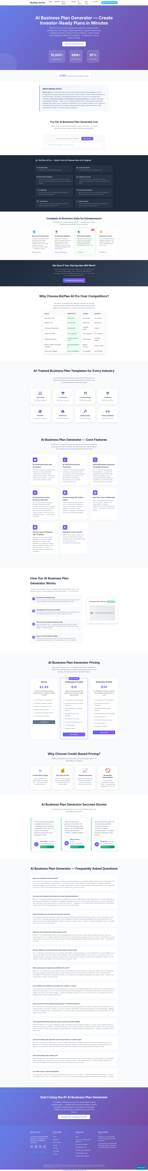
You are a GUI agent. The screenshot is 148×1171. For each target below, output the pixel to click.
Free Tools (86, 2)
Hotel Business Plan (81, 1153)
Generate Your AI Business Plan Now (74, 1117)
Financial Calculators (82, 1144)
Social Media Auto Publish (67, 1170)
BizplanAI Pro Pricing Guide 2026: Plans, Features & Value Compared (107, 1138)
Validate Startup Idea (60, 252)
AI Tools (79, 2)
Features (56, 1)
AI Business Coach (81, 1147)
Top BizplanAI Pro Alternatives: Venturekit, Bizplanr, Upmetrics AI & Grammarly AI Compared (107, 1145)
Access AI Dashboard (110, 2)
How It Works (63, 2)
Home (50, 1)
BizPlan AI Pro (37, 2)
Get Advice (102, 252)
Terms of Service (92, 1165)
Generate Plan (36, 252)
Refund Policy (101, 1165)
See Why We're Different (83, 1150)
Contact (95, 1)
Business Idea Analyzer (82, 1156)
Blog (77, 1136)
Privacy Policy (83, 1165)
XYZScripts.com (82, 1170)
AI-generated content (48, 1166)
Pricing (74, 1)
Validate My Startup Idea (75, 280)
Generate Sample (87, 138)
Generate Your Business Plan (74, 44)
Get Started (43, 722)
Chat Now (79, 252)
